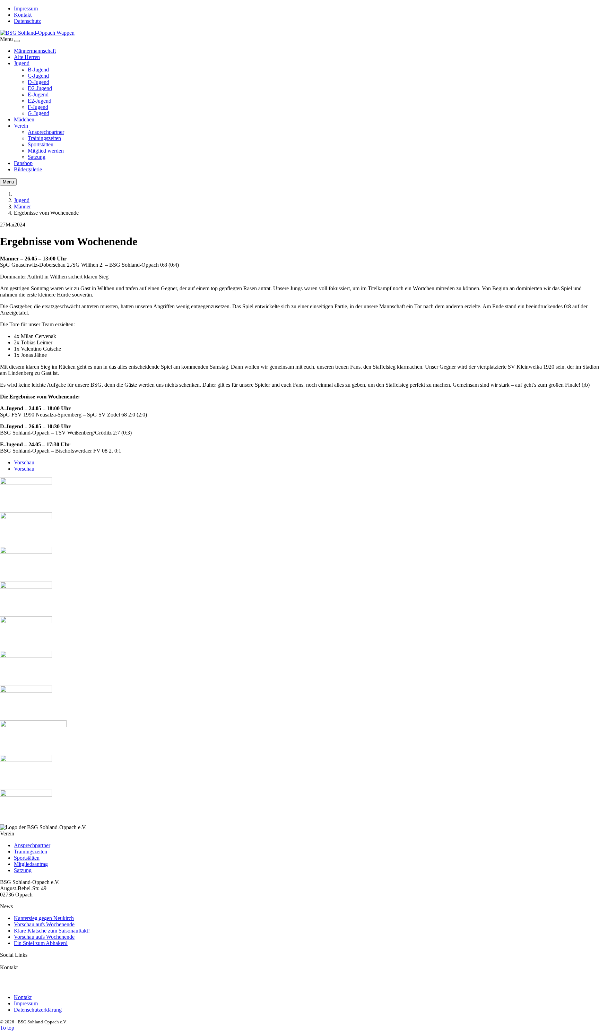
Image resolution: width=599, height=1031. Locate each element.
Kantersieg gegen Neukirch (44, 918)
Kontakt (23, 15)
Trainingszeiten (44, 138)
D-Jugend (38, 82)
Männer (22, 206)
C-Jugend (38, 76)
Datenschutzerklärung (38, 1010)
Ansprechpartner (46, 132)
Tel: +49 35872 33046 (24, 985)
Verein (21, 126)
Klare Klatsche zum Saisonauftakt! (52, 931)
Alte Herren (27, 57)
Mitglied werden (46, 151)
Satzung (36, 157)
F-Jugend (38, 107)
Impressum (26, 8)
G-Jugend (38, 113)
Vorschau (24, 462)
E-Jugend (38, 94)
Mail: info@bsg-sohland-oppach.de (38, 979)
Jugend (21, 63)
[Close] (17, 41)
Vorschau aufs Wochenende (44, 924)
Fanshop (23, 163)
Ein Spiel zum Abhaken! (41, 943)
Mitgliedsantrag (31, 864)
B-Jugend (38, 69)
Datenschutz (27, 21)
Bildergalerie (28, 169)
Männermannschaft (35, 51)
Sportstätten (40, 144)
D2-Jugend (40, 88)
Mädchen (24, 119)
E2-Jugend (39, 101)
